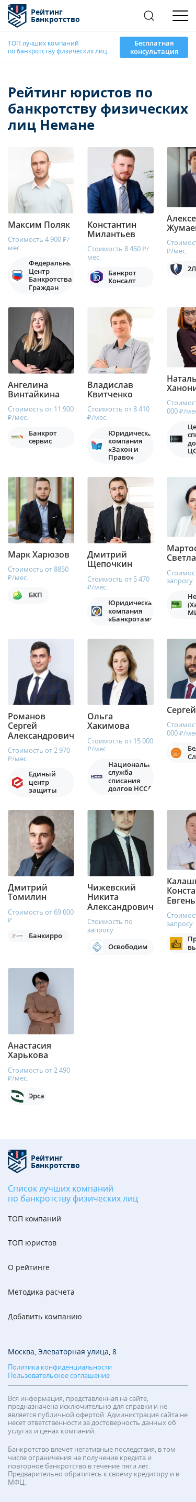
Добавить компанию (45, 1316)
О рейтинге (29, 1267)
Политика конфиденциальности (60, 1367)
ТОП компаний (34, 1219)
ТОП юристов (32, 1243)
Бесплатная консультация (154, 47)
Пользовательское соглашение (59, 1376)
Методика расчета (41, 1292)
